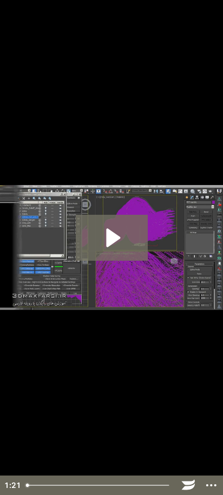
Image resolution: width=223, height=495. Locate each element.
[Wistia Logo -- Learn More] (188, 485)
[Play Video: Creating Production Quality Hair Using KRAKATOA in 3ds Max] (112, 238)
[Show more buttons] (211, 485)
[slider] (99, 485)
